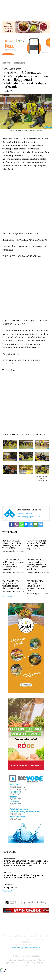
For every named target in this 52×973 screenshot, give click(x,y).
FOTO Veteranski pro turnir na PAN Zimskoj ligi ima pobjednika (37, 543)
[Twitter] (40, 524)
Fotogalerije (19, 63)
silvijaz (29, 549)
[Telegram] (30, 524)
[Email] (35, 524)
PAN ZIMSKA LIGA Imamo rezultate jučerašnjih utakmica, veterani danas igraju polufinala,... (36, 564)
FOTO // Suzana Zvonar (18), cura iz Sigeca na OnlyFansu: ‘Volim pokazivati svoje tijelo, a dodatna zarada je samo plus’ (26, 863)
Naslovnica (7, 63)
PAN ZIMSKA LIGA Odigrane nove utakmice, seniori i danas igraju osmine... (12, 584)
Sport (18, 69)
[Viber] (16, 524)
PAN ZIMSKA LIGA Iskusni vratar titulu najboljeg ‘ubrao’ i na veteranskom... (11, 544)
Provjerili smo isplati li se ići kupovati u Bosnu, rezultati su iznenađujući (23, 876)
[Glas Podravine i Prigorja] (9, 513)
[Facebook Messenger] (26, 524)
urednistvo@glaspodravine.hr (29, 517)
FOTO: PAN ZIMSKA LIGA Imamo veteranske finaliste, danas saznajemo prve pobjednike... (13, 564)
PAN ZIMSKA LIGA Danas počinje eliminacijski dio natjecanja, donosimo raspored (36, 586)
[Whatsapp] (21, 524)
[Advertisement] (26, 200)
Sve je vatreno (11, 887)
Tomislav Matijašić (8, 551)
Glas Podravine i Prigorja (29, 510)
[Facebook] (11, 524)
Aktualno (8, 872)
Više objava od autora (25, 514)
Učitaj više (6, 596)
